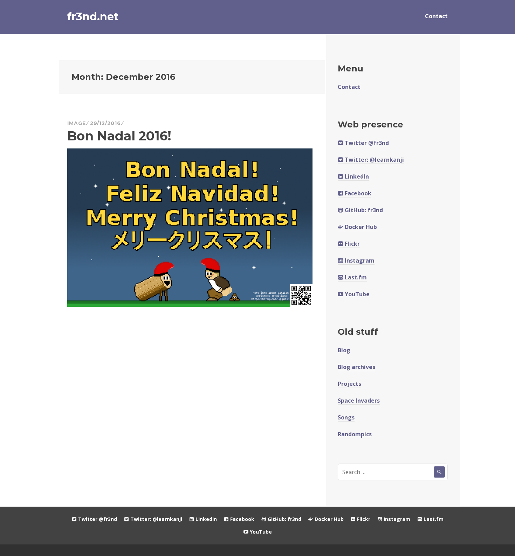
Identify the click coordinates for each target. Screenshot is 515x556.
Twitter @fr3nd (366, 143)
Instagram (359, 260)
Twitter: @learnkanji (373, 160)
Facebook (357, 193)
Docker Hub (360, 227)
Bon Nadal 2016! (119, 136)
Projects (349, 384)
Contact (436, 16)
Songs (346, 417)
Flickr (351, 244)
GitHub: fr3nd (363, 210)
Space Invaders (359, 400)
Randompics (355, 434)
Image (76, 123)
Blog (344, 350)
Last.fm (355, 277)
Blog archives (356, 367)
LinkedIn (356, 176)
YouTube (356, 294)
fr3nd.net (92, 16)
